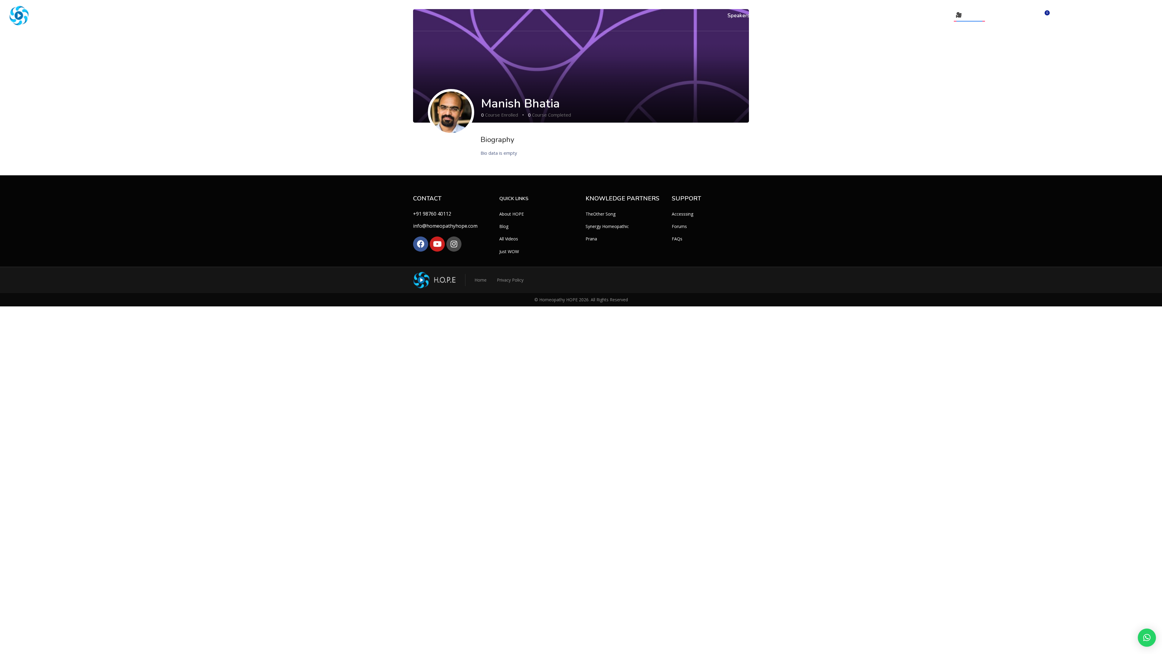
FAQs (677, 239)
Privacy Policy (510, 280)
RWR (795, 15)
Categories (767, 15)
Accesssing (682, 214)
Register (1022, 15)
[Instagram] (453, 244)
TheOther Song (600, 214)
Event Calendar (932, 15)
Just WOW (509, 251)
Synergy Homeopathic (607, 226)
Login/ (1006, 15)
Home (480, 280)
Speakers (738, 15)
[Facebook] (420, 244)
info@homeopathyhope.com (445, 226)
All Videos (868, 15)
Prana (591, 239)
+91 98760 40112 (432, 213)
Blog (503, 226)
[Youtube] (437, 244)
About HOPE (511, 214)
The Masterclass (827, 15)
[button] (1147, 638)
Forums (679, 226)
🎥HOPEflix (969, 15)
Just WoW (897, 15)
